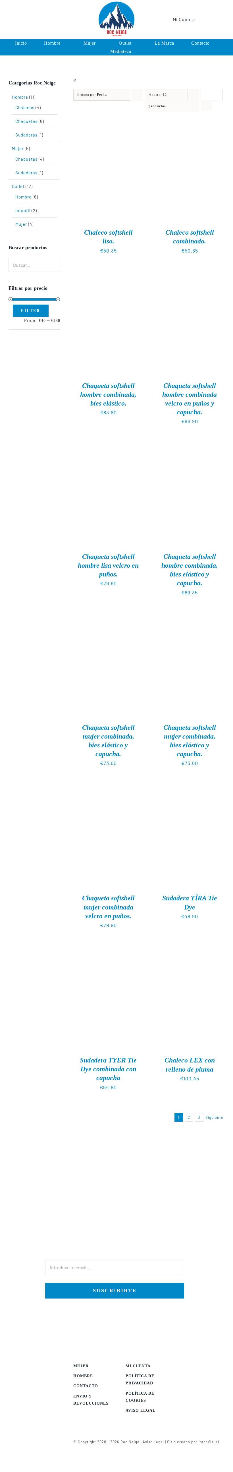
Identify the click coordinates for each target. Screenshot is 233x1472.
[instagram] (27, 19)
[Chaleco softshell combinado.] (189, 121)
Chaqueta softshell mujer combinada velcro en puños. (108, 906)
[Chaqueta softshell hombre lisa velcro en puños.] (108, 445)
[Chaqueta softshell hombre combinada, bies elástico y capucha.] (189, 445)
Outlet (18, 186)
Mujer (18, 148)
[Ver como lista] (206, 105)
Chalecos (24, 107)
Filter (30, 311)
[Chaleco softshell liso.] (108, 121)
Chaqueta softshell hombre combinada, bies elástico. (108, 394)
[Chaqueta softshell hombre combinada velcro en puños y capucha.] (189, 274)
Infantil (22, 210)
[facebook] (9, 19)
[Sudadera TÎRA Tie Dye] (189, 787)
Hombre (20, 97)
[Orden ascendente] (137, 94)
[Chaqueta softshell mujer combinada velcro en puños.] (108, 787)
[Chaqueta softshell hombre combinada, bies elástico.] (108, 274)
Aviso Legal (153, 1442)
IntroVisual (209, 1442)
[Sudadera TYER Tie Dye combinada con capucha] (108, 949)
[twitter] (18, 19)
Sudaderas (26, 134)
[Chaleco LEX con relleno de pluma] (189, 949)
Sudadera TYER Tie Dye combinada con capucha (108, 1069)
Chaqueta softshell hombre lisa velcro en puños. (108, 565)
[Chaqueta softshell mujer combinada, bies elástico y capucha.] (108, 616)
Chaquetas (26, 121)
